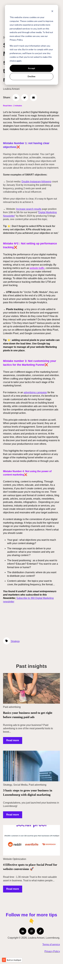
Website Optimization (14, 859)
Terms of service (51, 944)
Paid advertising (12, 707)
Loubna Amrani (11, 89)
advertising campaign (35, 392)
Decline (31, 76)
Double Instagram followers (36, 181)
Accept (31, 68)
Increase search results (28, 209)
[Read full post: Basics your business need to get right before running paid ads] (31, 688)
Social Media (20, 784)
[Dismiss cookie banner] (52, 11)
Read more (12, 740)
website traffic (37, 268)
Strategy (15, 641)
